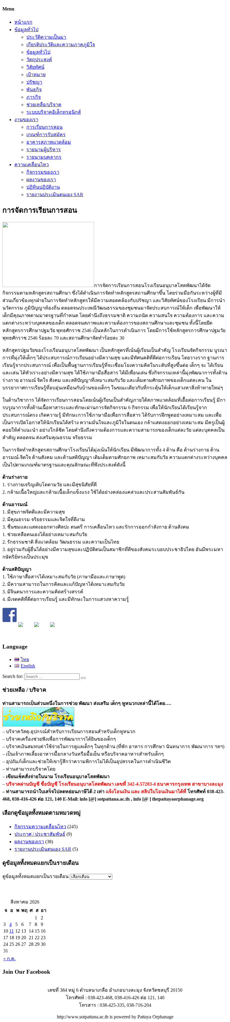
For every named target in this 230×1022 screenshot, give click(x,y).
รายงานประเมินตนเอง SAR (54, 194)
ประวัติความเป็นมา (46, 37)
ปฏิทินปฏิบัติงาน (43, 187)
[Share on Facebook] (9, 615)
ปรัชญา (34, 82)
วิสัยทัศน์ (35, 67)
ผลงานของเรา (41, 179)
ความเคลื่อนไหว (31, 164)
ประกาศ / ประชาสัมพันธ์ (39, 834)
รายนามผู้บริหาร (43, 149)
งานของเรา (26, 119)
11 (11, 931)
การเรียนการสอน (44, 127)
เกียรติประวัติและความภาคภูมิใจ (60, 44)
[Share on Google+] (41, 629)
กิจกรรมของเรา (42, 172)
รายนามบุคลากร (43, 157)
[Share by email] (57, 629)
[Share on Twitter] (25, 629)
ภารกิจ (33, 97)
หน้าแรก (23, 22)
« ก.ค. (9, 958)
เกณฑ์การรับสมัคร (46, 134)
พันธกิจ (34, 89)
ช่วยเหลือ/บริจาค (43, 104)
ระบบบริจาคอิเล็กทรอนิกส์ (53, 112)
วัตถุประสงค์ (39, 59)
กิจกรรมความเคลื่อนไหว (40, 826)
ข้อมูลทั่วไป (26, 29)
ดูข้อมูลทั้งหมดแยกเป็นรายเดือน (35, 876)
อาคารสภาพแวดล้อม (48, 142)
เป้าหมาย (36, 74)
